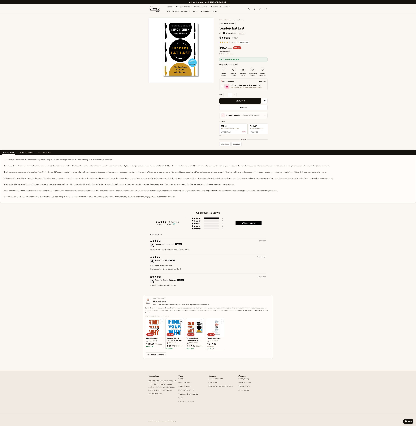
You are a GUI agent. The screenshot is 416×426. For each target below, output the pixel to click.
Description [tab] (8, 152)
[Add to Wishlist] (265, 101)
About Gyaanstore (215, 379)
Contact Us (212, 382)
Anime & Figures (184, 386)
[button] (170, 6)
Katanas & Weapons (186, 390)
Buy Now (243, 107)
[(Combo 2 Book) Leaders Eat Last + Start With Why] (195, 327)
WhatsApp (225, 144)
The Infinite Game (214, 338)
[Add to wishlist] (160, 321)
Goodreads (243, 42)
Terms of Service (244, 382)
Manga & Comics (184, 382)
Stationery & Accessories (188, 394)
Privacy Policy (243, 379)
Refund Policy (243, 390)
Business (228, 19)
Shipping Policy (244, 386)
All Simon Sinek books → (156, 355)
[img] (155, 241)
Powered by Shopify (169, 421)
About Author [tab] (44, 152)
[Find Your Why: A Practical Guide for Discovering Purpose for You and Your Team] (175, 327)
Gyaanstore (158, 421)
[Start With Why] (154, 327)
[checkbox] (243, 86)
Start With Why (152, 338)
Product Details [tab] (26, 152)
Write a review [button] (248, 223)
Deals (180, 398)
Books (181, 379)
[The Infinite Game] (215, 327)
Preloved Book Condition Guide (220, 386)
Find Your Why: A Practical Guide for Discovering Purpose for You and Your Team (175, 339)
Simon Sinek (159, 301)
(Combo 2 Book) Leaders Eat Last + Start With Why (194, 339)
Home (221, 19)
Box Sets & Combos (186, 401)
